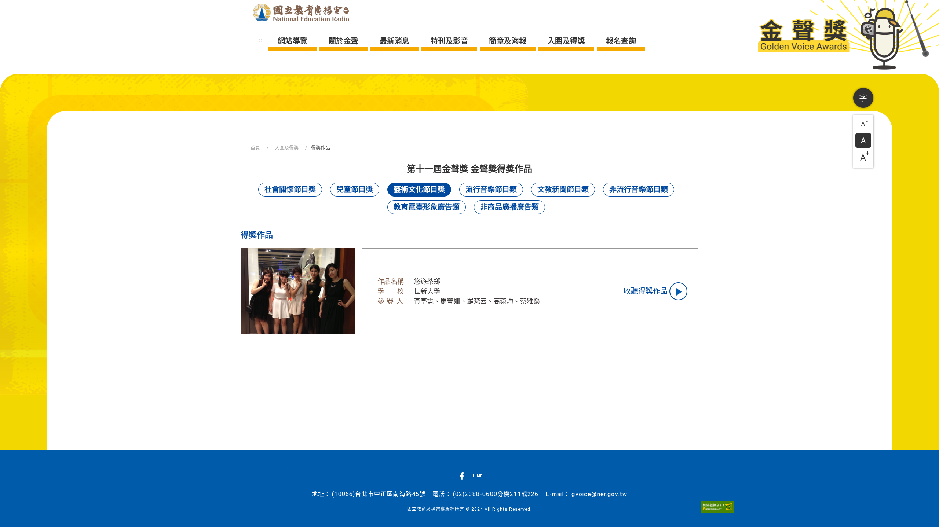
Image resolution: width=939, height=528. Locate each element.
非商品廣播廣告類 (509, 207)
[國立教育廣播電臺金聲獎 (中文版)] (301, 12)
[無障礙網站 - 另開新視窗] (717, 506)
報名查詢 (621, 41)
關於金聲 (344, 41)
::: (261, 40)
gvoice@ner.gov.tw (599, 494)
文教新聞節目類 (563, 189)
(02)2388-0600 (475, 494)
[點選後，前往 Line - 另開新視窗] (477, 477)
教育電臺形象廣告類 (427, 207)
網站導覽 (293, 41)
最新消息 (395, 41)
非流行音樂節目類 (638, 189)
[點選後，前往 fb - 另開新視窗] (461, 477)
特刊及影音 (449, 41)
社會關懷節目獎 (290, 189)
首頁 (255, 147)
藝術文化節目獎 (419, 189)
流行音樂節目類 (491, 189)
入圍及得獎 (566, 41)
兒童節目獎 (354, 189)
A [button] (864, 123)
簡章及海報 (508, 41)
